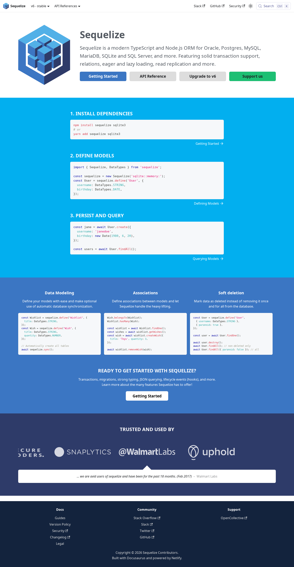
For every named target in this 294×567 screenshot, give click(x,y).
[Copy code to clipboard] (219, 124)
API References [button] (65, 6)
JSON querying (151, 379)
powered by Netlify (167, 558)
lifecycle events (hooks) (180, 379)
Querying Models (206, 258)
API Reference (153, 76)
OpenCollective (232, 518)
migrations (107, 379)
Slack (198, 6)
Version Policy (60, 524)
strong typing (128, 379)
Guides (60, 518)
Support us (252, 76)
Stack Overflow (145, 518)
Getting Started (103, 76)
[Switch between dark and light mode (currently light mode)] (250, 6)
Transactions (88, 379)
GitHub (215, 6)
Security (235, 6)
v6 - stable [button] (38, 6)
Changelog (58, 537)
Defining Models (206, 203)
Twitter (145, 531)
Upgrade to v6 (202, 76)
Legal (60, 543)
